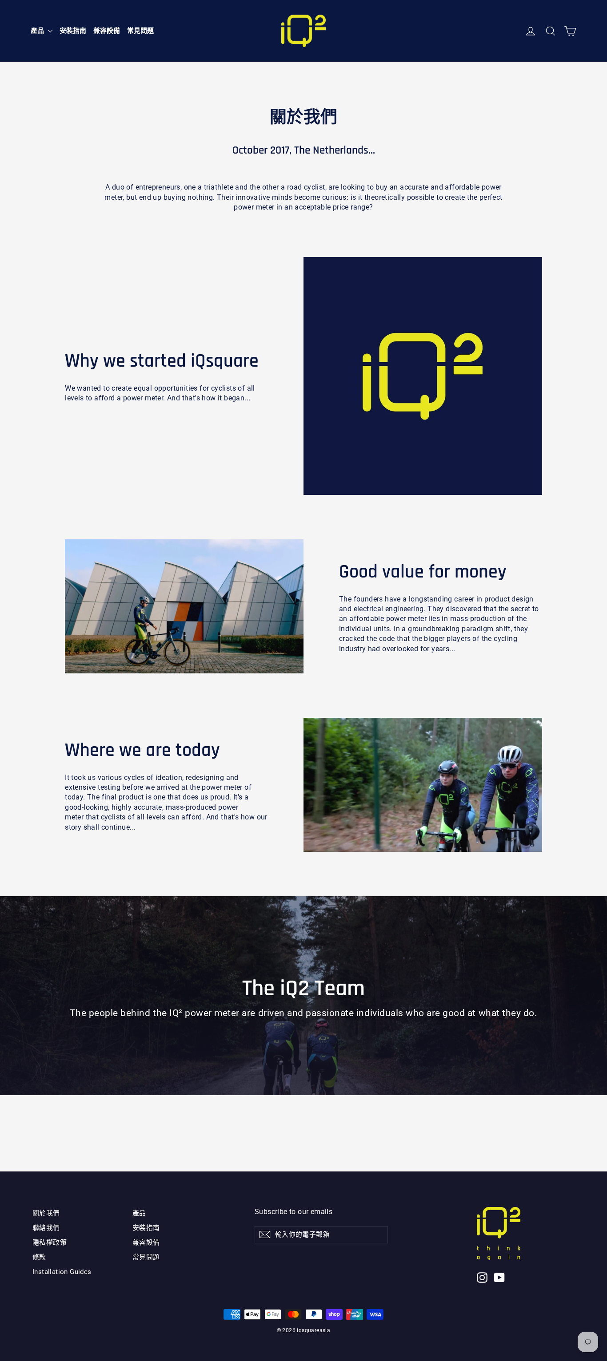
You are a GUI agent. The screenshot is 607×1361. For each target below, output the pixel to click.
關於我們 (46, 1213)
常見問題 (140, 31)
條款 (39, 1257)
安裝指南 (73, 31)
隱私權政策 (49, 1242)
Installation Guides (62, 1272)
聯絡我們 (46, 1228)
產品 (38, 31)
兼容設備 (106, 31)
